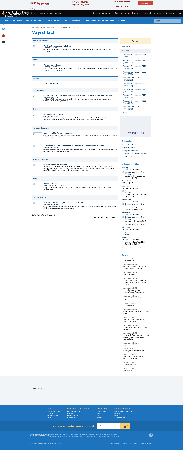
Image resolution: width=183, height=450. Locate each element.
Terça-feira (126, 186)
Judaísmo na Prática (13, 20)
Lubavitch (76, 434)
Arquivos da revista (131, 151)
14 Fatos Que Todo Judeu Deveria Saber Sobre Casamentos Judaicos (73, 146)
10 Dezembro (135, 240)
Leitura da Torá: (131, 242)
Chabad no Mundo (120, 418)
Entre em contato (146, 443)
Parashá (99, 418)
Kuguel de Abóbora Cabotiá (132, 345)
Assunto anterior (130, 144)
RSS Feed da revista (131, 157)
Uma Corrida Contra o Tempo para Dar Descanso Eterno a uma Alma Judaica (135, 282)
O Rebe (117, 413)
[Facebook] (151, 435)
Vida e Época (128, 370)
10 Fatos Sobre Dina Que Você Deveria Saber (63, 202)
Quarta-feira (126, 200)
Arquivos (36, 27)
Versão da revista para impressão (136, 154)
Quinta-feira (126, 213)
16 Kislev (125, 240)
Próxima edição (129, 147)
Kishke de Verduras (51, 84)
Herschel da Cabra (129, 364)
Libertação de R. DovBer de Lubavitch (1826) (135, 177)
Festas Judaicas (101, 411)
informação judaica (112, 436)
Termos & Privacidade (129, 443)
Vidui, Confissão (129, 274)
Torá (96, 436)
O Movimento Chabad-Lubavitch (99, 20)
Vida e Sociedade (34, 20)
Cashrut (98, 416)
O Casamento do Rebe (53, 114)
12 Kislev (125, 188)
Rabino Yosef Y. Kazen (81, 436)
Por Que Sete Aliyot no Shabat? (57, 46)
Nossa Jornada (50, 184)
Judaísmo (102, 436)
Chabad (70, 434)
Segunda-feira (127, 181)
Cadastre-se (71, 418)
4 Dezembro (134, 170)
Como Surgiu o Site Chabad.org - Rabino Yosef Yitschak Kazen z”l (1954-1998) (77, 95)
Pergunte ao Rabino (123, 13)
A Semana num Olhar (130, 164)
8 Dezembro (134, 215)
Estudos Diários (72, 416)
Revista (121, 20)
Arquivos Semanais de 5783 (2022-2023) (60, 27)
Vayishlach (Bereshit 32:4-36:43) (135, 243)
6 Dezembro (134, 188)
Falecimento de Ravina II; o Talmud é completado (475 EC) (136, 209)
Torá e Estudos (53, 20)
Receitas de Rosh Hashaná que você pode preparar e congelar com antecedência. (136, 337)
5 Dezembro (134, 183)
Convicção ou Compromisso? (133, 351)
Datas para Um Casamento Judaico (58, 133)
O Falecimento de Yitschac (55, 165)
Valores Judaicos (72, 20)
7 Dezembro (134, 201)
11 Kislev (125, 183)
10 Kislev (125, 170)
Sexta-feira (126, 228)
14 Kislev (125, 215)
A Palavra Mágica (129, 261)
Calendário (71, 413)
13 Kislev (125, 201)
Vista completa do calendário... (133, 248)
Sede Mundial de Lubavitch (109, 434)
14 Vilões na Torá (129, 306)
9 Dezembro (134, 230)
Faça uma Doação (157, 13)
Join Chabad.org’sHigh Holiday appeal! (82, 3)
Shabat (124, 238)
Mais (125, 113)
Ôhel (116, 416)
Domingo (125, 168)
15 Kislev (125, 230)
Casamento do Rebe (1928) (135, 225)
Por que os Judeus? (52, 65)
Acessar (97, 13)
